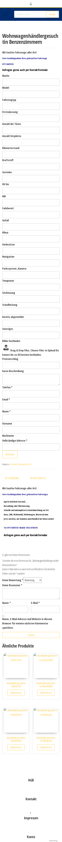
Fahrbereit (8, 208)
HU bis (5, 184)
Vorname (7, 423)
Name (6, 411)
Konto (31, 836)
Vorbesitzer (8, 244)
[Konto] (31, 828)
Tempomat (8, 280)
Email (6, 399)
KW (4, 196)
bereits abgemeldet (13, 317)
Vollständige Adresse (14, 440)
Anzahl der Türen (11, 124)
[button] (5, 14)
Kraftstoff (7, 160)
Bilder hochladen (11, 341)
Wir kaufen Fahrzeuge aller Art (20, 464)
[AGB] (31, 771)
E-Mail (35, 603)
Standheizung (9, 304)
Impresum (31, 817)
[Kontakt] (31, 790)
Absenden (9, 454)
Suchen (52, 14)
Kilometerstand (10, 148)
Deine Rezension (12, 585)
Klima (5, 232)
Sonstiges (7, 329)
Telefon (7, 387)
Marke (5, 75)
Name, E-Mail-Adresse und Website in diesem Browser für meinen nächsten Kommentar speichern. (27, 623)
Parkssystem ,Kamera (14, 268)
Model (5, 87)
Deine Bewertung (12, 580)
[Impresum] (31, 809)
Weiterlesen (16, 693)
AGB (31, 780)
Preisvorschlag (10, 359)
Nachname (8, 435)
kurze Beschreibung (13, 371)
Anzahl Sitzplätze (11, 136)
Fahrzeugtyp (9, 100)
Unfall (5, 220)
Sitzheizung (8, 293)
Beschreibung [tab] (12, 478)
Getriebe (7, 172)
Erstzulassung (10, 112)
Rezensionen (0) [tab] (38, 478)
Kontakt (31, 798)
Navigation (8, 256)
